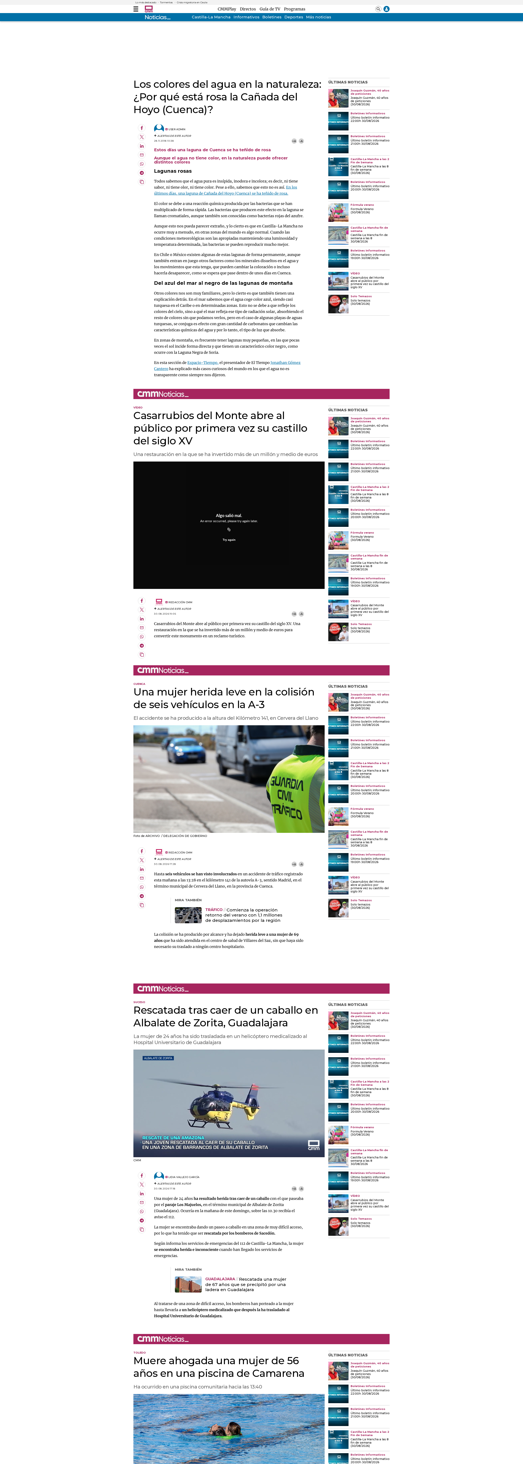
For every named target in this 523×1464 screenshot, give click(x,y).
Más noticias (318, 17)
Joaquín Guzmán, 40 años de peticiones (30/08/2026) (369, 101)
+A (294, 141)
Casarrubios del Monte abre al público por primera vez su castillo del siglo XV (370, 282)
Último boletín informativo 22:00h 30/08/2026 (370, 119)
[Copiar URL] (229, 530)
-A (301, 141)
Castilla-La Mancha (211, 17)
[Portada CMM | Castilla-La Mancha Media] (149, 9)
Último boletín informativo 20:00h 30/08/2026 (370, 188)
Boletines (272, 17)
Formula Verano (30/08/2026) (362, 211)
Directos (249, 9)
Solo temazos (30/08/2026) (360, 302)
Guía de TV (271, 9)
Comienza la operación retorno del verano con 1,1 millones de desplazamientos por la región (243, 915)
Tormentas (166, 2)
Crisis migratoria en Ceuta (192, 2)
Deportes (293, 17)
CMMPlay (228, 9)
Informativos (246, 17)
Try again (229, 539)
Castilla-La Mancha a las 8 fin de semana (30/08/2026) (370, 170)
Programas (294, 9)
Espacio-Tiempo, (203, 362)
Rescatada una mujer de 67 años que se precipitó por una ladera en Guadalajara (245, 1284)
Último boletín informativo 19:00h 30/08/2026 (370, 256)
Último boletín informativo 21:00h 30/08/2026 (370, 142)
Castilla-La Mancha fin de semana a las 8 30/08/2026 (369, 238)
